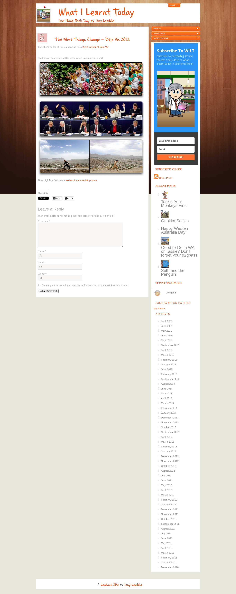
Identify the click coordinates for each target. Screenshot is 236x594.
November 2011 (169, 514)
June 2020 (167, 335)
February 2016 (169, 359)
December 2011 (169, 509)
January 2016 (168, 364)
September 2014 (170, 379)
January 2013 (168, 451)
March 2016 (167, 354)
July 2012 (166, 475)
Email (41, 262)
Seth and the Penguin (172, 272)
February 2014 (169, 408)
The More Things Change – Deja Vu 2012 (92, 39)
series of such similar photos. (81, 180)
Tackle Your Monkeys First (174, 203)
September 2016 (170, 345)
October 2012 (168, 466)
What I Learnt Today (96, 12)
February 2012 (169, 499)
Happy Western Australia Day (175, 230)
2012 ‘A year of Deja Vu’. (95, 47)
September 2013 (170, 432)
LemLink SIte (110, 584)
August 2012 (168, 470)
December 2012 (170, 456)
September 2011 (170, 523)
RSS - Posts (165, 178)
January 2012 (168, 504)
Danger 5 (171, 292)
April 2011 (166, 548)
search (172, 5)
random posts (159, 33)
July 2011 (166, 533)
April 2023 (166, 321)
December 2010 (170, 567)
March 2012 (167, 494)
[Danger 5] (176, 289)
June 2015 (167, 369)
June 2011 (166, 538)
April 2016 (166, 350)
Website (42, 273)
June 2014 (167, 388)
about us (157, 29)
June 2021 (167, 326)
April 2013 (166, 437)
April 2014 (166, 398)
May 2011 (166, 543)
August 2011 (168, 528)
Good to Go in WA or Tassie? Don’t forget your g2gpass (179, 251)
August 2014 (168, 383)
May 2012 (166, 485)
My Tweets (159, 308)
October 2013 (168, 427)
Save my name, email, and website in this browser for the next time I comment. (85, 285)
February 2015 (169, 374)
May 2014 (166, 393)
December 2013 (170, 417)
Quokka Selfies (175, 220)
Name (42, 251)
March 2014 (167, 403)
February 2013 (169, 446)
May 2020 (166, 340)
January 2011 (168, 562)
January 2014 (168, 412)
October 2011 (168, 519)
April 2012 (166, 490)
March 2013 (167, 441)
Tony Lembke (133, 584)
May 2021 (166, 330)
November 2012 (170, 461)
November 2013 (170, 422)
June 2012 (167, 480)
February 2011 (169, 557)
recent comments (161, 38)
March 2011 (167, 552)
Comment (44, 221)
